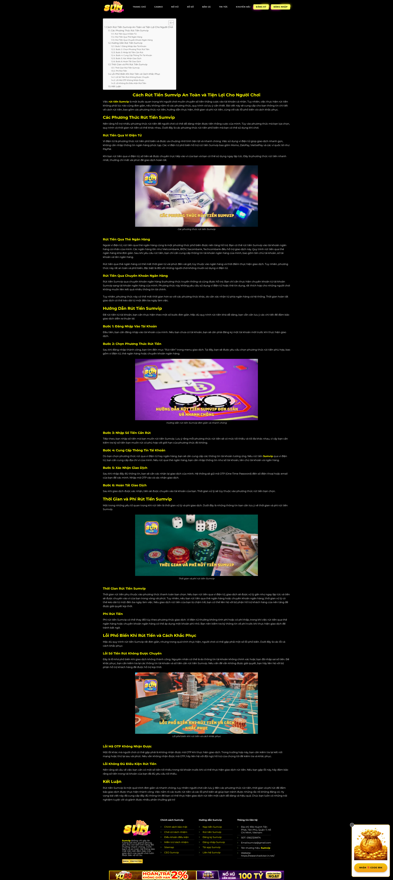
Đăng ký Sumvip (212, 837)
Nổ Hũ (175, 7)
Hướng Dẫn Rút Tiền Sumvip (126, 43)
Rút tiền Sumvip (212, 832)
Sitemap (169, 847)
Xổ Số (190, 7)
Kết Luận (116, 86)
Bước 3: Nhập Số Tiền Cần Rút (129, 52)
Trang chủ (139, 7)
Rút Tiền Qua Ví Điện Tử (125, 34)
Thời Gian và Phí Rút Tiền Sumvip (129, 64)
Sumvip (126, 840)
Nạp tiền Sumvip (212, 826)
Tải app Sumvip (211, 847)
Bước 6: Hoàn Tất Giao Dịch (128, 61)
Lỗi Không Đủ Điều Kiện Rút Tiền (131, 83)
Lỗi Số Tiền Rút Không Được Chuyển (132, 77)
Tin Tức (223, 7)
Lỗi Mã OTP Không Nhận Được (130, 80)
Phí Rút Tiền (121, 71)
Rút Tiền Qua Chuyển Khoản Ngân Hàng (133, 40)
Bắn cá (206, 7)
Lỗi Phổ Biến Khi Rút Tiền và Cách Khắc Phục (136, 74)
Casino (158, 7)
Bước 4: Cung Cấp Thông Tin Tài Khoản (134, 55)
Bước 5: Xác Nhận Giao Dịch (128, 58)
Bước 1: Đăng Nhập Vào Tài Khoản (130, 46)
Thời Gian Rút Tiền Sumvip (127, 68)
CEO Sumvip (171, 852)
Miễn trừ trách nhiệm (176, 842)
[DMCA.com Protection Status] (132, 861)
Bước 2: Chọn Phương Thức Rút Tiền (132, 49)
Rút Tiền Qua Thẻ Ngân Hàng (128, 37)
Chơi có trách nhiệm (175, 832)
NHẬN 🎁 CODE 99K (370, 867)
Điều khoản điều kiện (176, 837)
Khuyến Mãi (243, 7)
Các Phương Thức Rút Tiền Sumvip (129, 30)
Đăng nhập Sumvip (214, 842)
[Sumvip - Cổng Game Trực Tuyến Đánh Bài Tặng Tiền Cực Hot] (114, 7)
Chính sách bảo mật (175, 826)
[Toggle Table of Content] (169, 22)
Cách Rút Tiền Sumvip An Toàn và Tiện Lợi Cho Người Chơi (139, 27)
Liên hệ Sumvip (211, 852)
